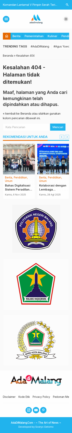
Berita (16, 36)
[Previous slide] (62, 137)
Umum (8, 181)
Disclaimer (9, 396)
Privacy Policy (41, 396)
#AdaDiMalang (40, 46)
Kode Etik (24, 396)
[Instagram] (29, 410)
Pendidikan (20, 177)
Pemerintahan (34, 36)
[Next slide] (67, 137)
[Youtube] (36, 410)
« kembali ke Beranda (17, 113)
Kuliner (52, 36)
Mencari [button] (57, 127)
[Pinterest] (43, 410)
